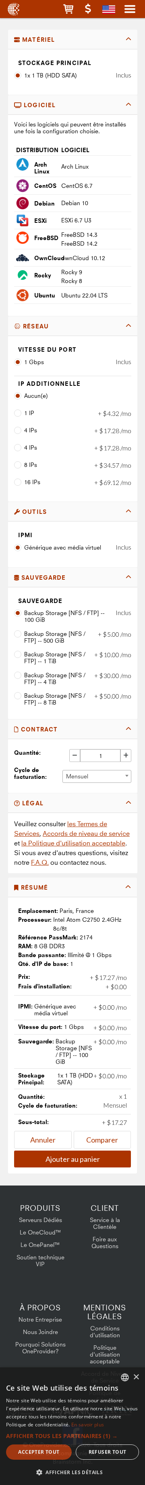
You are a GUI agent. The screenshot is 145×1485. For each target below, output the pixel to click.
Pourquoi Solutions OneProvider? (40, 1348)
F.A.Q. (40, 862)
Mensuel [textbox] (77, 776)
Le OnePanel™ (40, 1244)
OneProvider (13, 9)
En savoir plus (87, 1424)
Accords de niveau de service (86, 833)
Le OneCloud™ (40, 1232)
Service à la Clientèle (105, 1223)
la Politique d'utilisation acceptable (73, 843)
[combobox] (96, 776)
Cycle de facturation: (30, 773)
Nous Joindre (40, 1331)
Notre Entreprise (40, 1319)
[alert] (72, 1426)
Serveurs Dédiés (40, 1219)
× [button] (136, 1377)
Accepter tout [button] (38, 1451)
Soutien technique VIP (40, 1260)
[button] (68, 9)
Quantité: (27, 752)
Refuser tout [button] (107, 1451)
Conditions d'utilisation (105, 1331)
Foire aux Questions (104, 1242)
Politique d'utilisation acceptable (105, 1354)
